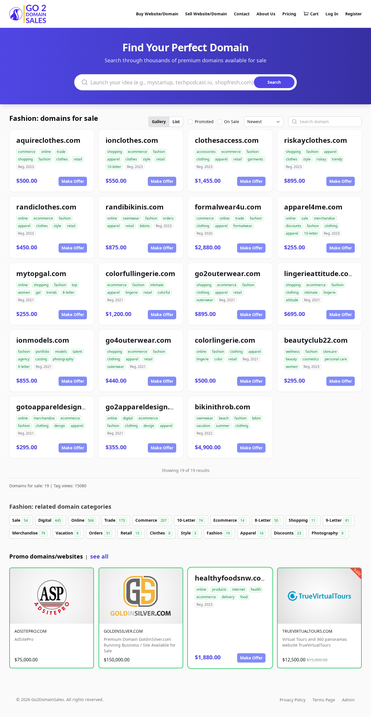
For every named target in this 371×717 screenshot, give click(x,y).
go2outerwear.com (228, 273)
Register (353, 14)
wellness (293, 351)
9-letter (24, 366)
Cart (314, 14)
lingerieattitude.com (319, 273)
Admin (348, 700)
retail (78, 159)
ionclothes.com (132, 140)
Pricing (289, 14)
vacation (203, 425)
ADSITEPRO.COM (30, 631)
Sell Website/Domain (206, 14)
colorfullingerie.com (140, 273)
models (61, 351)
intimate (156, 284)
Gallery (159, 121)
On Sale (231, 121)
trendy (337, 159)
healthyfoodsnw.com (231, 578)
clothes (62, 159)
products (219, 589)
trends (51, 292)
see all (99, 556)
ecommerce (137, 151)
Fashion (218, 533)
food (244, 596)
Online (82, 520)
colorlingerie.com (225, 340)
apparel (113, 159)
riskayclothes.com (315, 140)
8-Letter (266, 520)
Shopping (302, 520)
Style (188, 533)
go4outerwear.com (138, 340)
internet (238, 589)
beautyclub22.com (316, 340)
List (176, 121)
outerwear (205, 300)
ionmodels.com (42, 340)
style (146, 159)
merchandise (324, 218)
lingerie (132, 292)
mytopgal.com (41, 273)
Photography (327, 533)
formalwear (242, 225)
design (59, 425)
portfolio (42, 351)
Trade (114, 520)
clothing (203, 159)
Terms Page (323, 700)
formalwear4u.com (228, 206)
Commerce (151, 520)
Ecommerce (228, 520)
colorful (164, 292)
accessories (206, 151)
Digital (49, 520)
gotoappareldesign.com (57, 406)
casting (41, 359)
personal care (336, 359)
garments (255, 159)
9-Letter (337, 520)
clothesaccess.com (227, 140)
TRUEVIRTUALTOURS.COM (307, 631)
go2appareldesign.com (145, 406)
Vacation (67, 533)
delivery (228, 596)
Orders (99, 533)
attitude (292, 300)
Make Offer (72, 181)
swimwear (131, 218)
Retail (130, 533)
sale (304, 218)
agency (24, 359)
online (46, 151)
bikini (256, 418)
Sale (20, 520)
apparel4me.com (313, 206)
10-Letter (190, 520)
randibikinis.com (135, 206)
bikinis (145, 225)
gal (38, 292)
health (256, 589)
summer (223, 425)
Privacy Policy (292, 700)
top (74, 284)
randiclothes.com (46, 206)
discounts (293, 225)
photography (63, 359)
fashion (44, 159)
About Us (266, 14)
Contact (242, 14)
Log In (331, 14)
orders (168, 218)
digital (128, 418)
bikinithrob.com (222, 406)
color (218, 359)
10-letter (114, 166)
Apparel (251, 533)
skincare (330, 351)
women (24, 292)
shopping (25, 159)
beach (224, 418)
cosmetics (311, 359)
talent (77, 351)
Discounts (287, 533)
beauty (291, 359)
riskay (321, 159)
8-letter (68, 292)
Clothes (160, 533)
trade (61, 151)
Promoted (204, 121)
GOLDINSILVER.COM (123, 631)
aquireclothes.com (48, 140)
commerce (26, 151)
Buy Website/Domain (157, 14)
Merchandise (28, 533)
